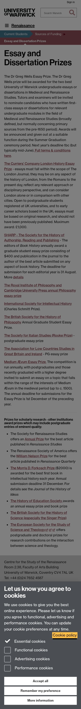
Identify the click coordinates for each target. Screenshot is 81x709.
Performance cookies (33, 668)
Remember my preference (40, 691)
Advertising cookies (32, 659)
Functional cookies (31, 650)
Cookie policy (65, 635)
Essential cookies (29, 641)
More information (40, 700)
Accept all (40, 681)
